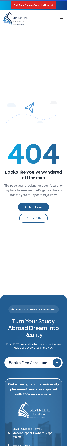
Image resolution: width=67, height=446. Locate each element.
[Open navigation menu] (60, 18)
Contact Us (33, 218)
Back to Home (33, 207)
